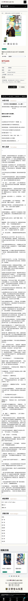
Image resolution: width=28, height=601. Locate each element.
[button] (9, 576)
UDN (15, 82)
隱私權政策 (17, 591)
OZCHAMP (12, 595)
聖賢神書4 (18, 568)
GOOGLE (17, 80)
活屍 (3, 77)
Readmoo (11, 82)
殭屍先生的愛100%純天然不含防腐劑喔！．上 (13, 13)
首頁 (2, 13)
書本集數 (4, 56)
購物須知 (12, 591)
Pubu (7, 82)
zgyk (9, 70)
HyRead (22, 80)
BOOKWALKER (11, 80)
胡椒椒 (9, 67)
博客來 (18, 82)
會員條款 (8, 591)
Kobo (3, 82)
